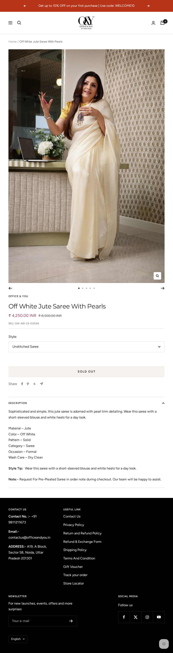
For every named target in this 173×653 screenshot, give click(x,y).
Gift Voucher (73, 567)
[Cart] (162, 23)
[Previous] (10, 288)
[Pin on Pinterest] (28, 383)
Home (12, 41)
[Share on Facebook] (22, 383)
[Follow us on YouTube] (159, 617)
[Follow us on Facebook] (124, 617)
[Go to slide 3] (86, 288)
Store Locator (73, 583)
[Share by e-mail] (41, 383)
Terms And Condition (79, 558)
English (16, 639)
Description (17, 403)
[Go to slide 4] (90, 288)
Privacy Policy (73, 525)
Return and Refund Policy (82, 533)
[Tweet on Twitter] (34, 383)
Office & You (18, 296)
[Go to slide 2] (82, 288)
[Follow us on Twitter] (135, 617)
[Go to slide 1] (79, 288)
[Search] (19, 23)
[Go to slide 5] (94, 288)
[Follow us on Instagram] (147, 617)
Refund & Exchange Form (82, 542)
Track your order (75, 575)
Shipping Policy (74, 550)
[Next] (163, 288)
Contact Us (71, 516)
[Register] (71, 620)
